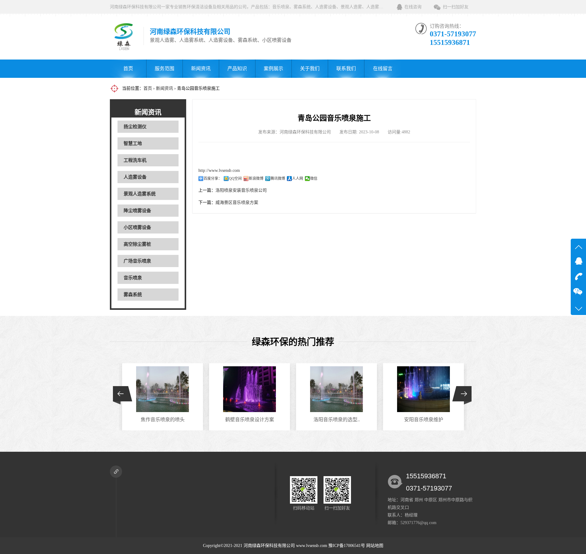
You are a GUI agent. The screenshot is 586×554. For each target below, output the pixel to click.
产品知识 (237, 68)
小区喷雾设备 (137, 227)
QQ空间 (235, 178)
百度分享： (213, 178)
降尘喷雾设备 (137, 210)
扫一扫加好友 (455, 7)
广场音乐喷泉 (137, 261)
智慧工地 (133, 143)
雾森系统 (133, 294)
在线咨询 (412, 7)
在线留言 (382, 68)
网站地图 (374, 545)
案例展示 (273, 68)
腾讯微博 (277, 178)
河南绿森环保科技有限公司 (269, 545)
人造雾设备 (135, 177)
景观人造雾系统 (140, 193)
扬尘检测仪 (135, 126)
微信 (313, 178)
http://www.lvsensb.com (219, 170)
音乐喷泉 (133, 277)
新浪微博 (256, 178)
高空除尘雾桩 (137, 244)
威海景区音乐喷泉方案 (236, 202)
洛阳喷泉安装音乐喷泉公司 (241, 190)
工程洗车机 (135, 160)
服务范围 (164, 68)
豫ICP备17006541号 (347, 545)
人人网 (297, 178)
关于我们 (310, 68)
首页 (128, 68)
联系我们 (346, 68)
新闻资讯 (201, 68)
